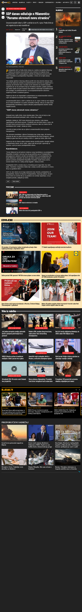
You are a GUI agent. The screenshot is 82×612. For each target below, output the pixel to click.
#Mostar (14, 2)
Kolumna (58, 2)
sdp (8, 181)
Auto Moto (66, 2)
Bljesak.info (17, 29)
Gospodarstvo (49, 2)
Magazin (41, 2)
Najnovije (22, 2)
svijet (11, 29)
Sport (34, 2)
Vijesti (29, 2)
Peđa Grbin (16, 181)
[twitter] (3, 13)
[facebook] (3, 9)
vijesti (7, 29)
